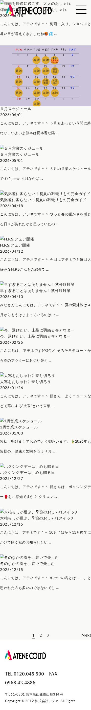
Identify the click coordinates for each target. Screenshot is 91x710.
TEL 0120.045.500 (24, 673)
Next (86, 635)
